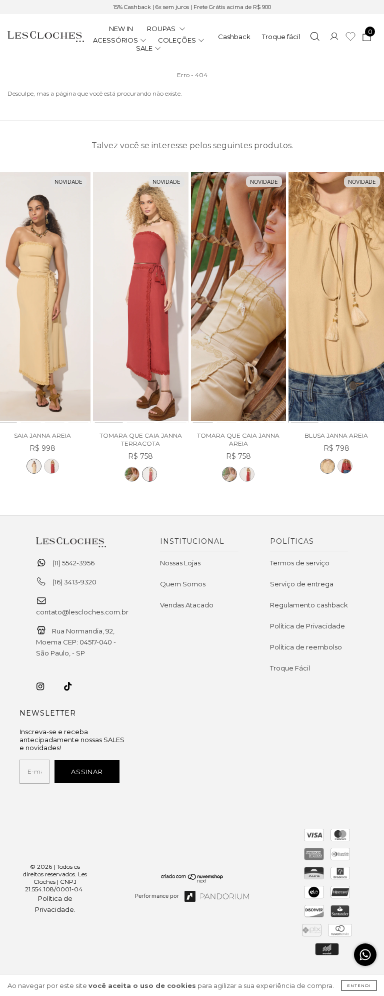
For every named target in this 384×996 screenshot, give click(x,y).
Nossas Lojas (180, 563)
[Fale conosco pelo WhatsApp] (365, 954)
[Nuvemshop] (192, 880)
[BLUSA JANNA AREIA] (336, 298)
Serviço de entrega (302, 584)
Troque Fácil (290, 668)
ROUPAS (162, 29)
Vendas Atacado (187, 605)
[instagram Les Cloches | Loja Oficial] (46, 687)
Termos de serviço (300, 563)
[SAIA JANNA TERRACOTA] (51, 466)
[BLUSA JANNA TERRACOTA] (345, 466)
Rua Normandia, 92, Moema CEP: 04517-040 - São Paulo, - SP (76, 642)
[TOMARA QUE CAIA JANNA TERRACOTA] (140, 298)
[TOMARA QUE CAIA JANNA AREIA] (132, 474)
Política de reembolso (306, 647)
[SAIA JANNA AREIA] (34, 466)
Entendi (359, 985)
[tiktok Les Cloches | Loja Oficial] (74, 687)
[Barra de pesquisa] (315, 38)
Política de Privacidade (307, 626)
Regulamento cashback (309, 605)
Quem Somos (183, 584)
